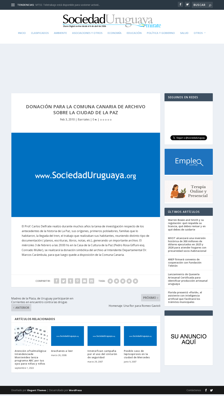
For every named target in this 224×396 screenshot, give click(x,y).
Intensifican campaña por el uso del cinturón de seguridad (102, 354)
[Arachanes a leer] (67, 336)
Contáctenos (194, 390)
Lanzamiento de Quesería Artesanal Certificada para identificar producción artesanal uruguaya (188, 279)
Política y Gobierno (161, 33)
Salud (184, 33)
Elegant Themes (36, 390)
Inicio (22, 33)
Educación (134, 33)
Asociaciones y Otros (87, 33)
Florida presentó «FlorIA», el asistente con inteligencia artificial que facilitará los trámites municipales (185, 297)
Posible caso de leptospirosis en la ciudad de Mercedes (137, 354)
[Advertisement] (112, 60)
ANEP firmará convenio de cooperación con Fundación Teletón (184, 262)
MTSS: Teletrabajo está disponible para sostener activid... (67, 4)
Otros (198, 33)
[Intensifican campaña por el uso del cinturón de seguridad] (104, 336)
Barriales (84, 119)
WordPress (75, 390)
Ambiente (60, 33)
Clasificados (40, 33)
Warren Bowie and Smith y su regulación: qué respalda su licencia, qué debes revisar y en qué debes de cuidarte (187, 224)
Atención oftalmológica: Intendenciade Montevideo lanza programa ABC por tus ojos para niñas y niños (31, 357)
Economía (114, 33)
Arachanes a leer (62, 351)
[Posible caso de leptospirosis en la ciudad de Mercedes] (140, 336)
